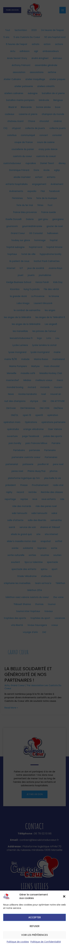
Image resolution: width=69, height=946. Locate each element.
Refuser (34, 926)
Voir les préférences (34, 935)
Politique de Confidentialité (45, 941)
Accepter (34, 917)
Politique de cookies (18, 941)
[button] (64, 896)
